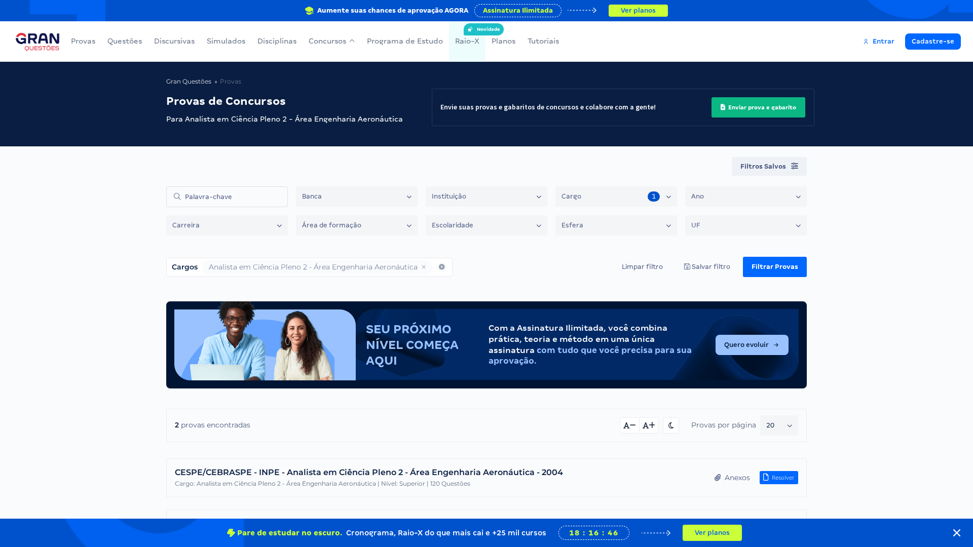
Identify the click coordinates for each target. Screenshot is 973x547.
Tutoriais (543, 41)
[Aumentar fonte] (649, 425)
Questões (124, 41)
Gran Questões (188, 81)
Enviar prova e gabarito (761, 107)
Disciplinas (276, 41)
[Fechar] (957, 533)
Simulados (226, 41)
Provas (83, 41)
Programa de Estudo (405, 41)
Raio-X (467, 36)
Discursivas (174, 41)
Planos (503, 41)
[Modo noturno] (671, 425)
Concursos (327, 41)
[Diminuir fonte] (630, 425)
